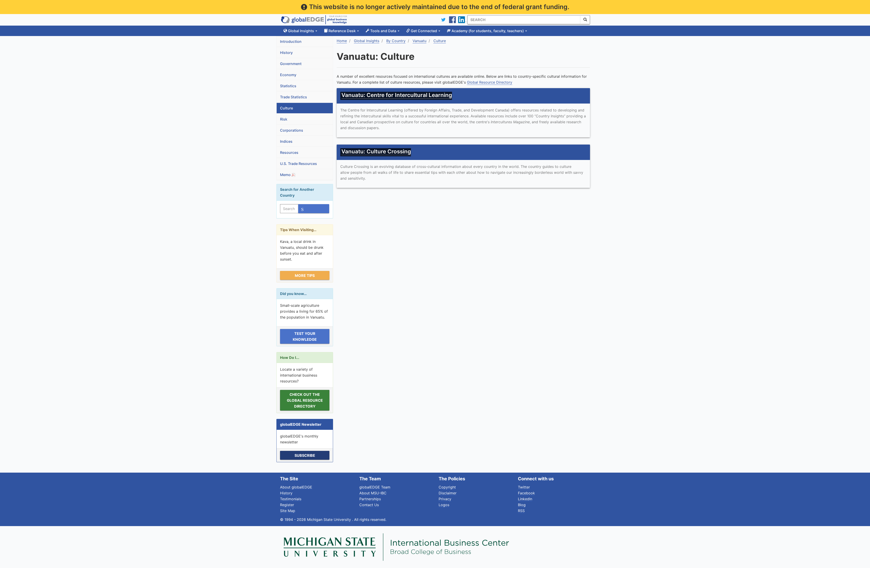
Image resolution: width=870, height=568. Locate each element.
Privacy (445, 499)
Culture (286, 108)
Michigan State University (329, 519)
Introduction (291, 41)
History (286, 52)
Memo (286, 174)
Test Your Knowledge (305, 336)
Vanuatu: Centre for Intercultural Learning (396, 95)
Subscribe (305, 455)
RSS (521, 510)
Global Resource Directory (489, 82)
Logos (444, 505)
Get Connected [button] (424, 31)
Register (287, 505)
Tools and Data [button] (383, 31)
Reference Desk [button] (342, 31)
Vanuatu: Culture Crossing (376, 151)
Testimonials (290, 499)
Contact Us (369, 505)
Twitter (524, 487)
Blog (522, 505)
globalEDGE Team (374, 487)
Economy (288, 75)
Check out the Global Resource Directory (305, 400)
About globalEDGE (296, 487)
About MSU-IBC (373, 493)
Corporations (291, 130)
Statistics (288, 86)
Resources (289, 152)
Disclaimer (448, 493)
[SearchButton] (585, 19)
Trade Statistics (293, 97)
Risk (283, 119)
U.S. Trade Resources (298, 163)
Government (291, 63)
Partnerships (370, 499)
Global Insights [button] (301, 31)
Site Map (287, 510)
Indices (286, 141)
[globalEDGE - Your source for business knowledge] (314, 19)
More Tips (305, 275)
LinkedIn (525, 499)
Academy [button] (487, 31)
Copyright (447, 487)
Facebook (526, 493)
